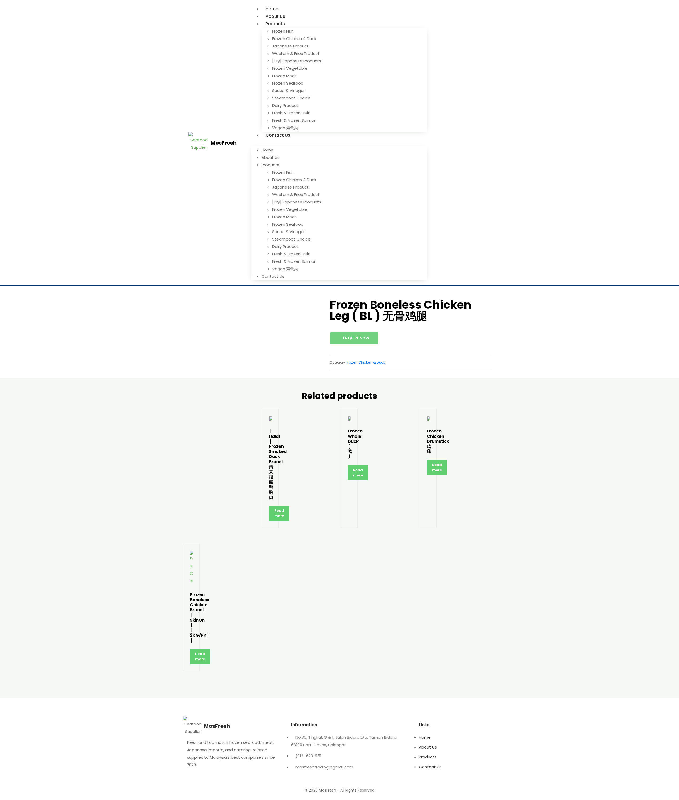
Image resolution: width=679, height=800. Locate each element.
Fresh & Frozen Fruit (291, 113)
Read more (279, 513)
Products (275, 24)
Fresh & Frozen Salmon (294, 120)
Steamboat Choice (291, 98)
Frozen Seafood (287, 83)
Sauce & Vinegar (288, 90)
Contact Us (277, 135)
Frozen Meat (284, 75)
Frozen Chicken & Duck (294, 38)
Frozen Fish (282, 31)
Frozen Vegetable (289, 68)
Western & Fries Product (296, 53)
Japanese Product (290, 46)
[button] (339, 142)
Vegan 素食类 (285, 127)
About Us (275, 16)
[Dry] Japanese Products (296, 61)
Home (271, 9)
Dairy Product (285, 105)
